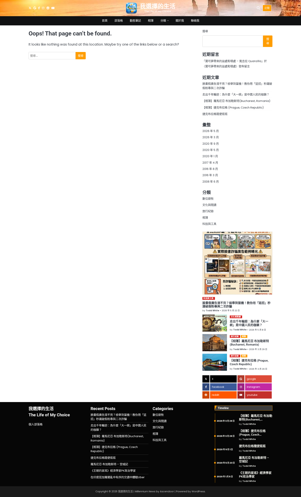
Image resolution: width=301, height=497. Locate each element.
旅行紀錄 (208, 211)
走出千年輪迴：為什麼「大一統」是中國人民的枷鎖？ (235, 95)
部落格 (118, 21)
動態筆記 (135, 21)
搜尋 (205, 31)
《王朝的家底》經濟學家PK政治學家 (113, 471)
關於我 (180, 21)
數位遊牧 (208, 199)
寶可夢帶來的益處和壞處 (220, 66)
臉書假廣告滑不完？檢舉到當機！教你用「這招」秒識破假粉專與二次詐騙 (118, 417)
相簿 (150, 21)
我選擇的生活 (157, 6)
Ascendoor (167, 491)
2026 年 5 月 (210, 131)
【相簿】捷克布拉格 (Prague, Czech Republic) (233, 108)
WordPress (198, 491)
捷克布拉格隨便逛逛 (214, 114)
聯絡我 (195, 21)
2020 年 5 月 (210, 150)
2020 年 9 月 (210, 144)
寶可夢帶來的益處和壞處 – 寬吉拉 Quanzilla (233, 61)
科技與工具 (209, 224)
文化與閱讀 (209, 205)
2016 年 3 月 (210, 175)
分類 (163, 21)
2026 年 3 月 (210, 137)
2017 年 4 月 (210, 163)
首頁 (104, 21)
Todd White (212, 310)
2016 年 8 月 (210, 169)
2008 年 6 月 (210, 182)
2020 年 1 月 (210, 156)
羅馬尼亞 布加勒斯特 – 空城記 (109, 464)
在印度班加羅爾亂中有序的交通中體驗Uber (118, 477)
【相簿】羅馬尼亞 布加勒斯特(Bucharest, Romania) (236, 101)
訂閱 (267, 8)
